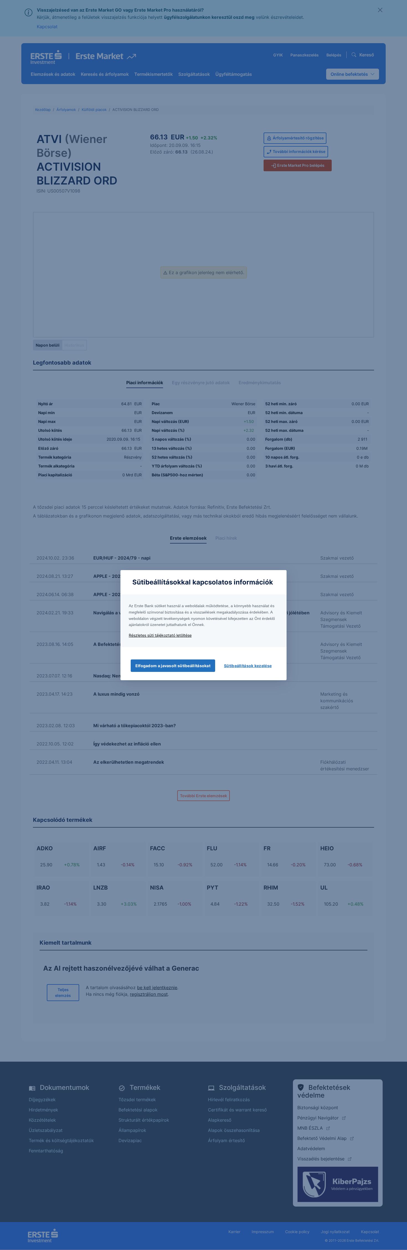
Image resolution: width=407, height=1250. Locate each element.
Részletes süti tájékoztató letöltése (160, 635)
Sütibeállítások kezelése (248, 665)
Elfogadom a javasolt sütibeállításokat (172, 665)
